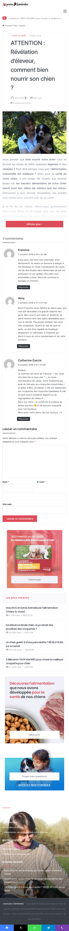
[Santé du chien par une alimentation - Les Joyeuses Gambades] (15, 4)
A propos (7, 817)
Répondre (23, 287)
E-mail (41, 482)
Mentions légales (11, 849)
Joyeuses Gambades (13, 903)
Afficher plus (33, 224)
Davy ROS (19, 98)
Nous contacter (10, 812)
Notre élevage (9, 822)
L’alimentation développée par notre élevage (25, 832)
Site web (7, 504)
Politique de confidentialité (16, 854)
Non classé (19, 25)
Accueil (8, 25)
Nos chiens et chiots (12, 827)
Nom (6, 482)
